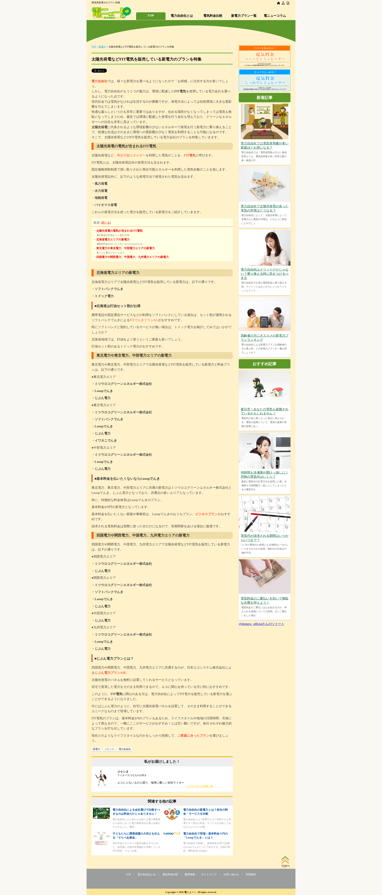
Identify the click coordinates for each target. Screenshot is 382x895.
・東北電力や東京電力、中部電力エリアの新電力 (124, 248)
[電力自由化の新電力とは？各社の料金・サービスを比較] (172, 819)
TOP (150, 15)
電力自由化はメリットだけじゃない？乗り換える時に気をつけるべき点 (264, 274)
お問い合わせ (231, 874)
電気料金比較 (212, 15)
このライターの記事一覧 (200, 786)
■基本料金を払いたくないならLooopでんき (120, 244)
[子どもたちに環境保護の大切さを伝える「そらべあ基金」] (101, 844)
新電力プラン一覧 (244, 15)
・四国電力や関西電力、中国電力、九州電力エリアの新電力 (131, 256)
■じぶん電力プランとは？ (111, 252)
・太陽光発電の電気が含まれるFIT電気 (118, 230)
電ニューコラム (275, 15)
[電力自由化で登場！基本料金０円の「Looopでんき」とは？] (172, 834)
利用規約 (251, 874)
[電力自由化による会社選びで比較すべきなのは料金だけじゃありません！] (101, 817)
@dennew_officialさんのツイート (261, 624)
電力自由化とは (182, 15)
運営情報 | (191, 874)
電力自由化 (125, 749)
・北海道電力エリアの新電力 (112, 239)
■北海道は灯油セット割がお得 (113, 235)
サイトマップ (209, 874)
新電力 (102, 46)
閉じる (106, 222)
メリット (109, 749)
